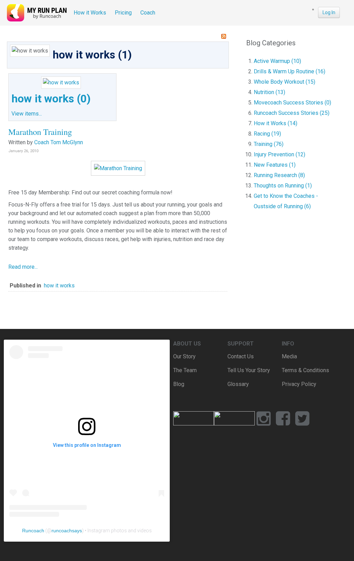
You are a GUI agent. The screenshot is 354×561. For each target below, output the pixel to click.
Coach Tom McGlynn (58, 142)
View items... (26, 113)
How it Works (90, 12)
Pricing (123, 12)
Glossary (238, 384)
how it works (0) (51, 98)
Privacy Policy (299, 384)
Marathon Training (40, 131)
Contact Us (240, 356)
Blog (178, 384)
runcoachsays (67, 530)
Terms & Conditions (305, 370)
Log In (329, 12)
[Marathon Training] (118, 168)
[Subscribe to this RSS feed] (223, 36)
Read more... (23, 267)
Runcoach (33, 530)
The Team (185, 370)
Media (289, 356)
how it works (59, 285)
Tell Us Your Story (248, 370)
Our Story (184, 356)
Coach (147, 12)
